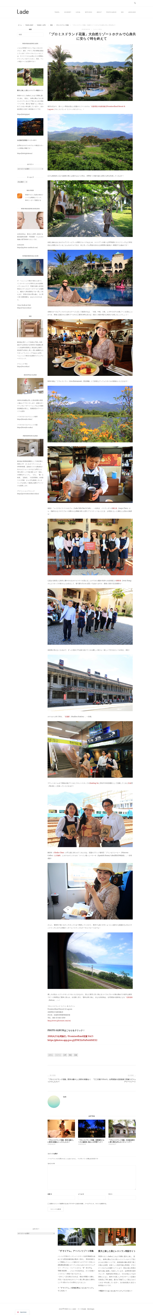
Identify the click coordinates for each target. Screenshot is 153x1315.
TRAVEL (57, 12)
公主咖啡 (57, 855)
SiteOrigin (90, 1309)
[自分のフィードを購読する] (19, 198)
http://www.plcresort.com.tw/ (59, 1021)
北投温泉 (129, 997)
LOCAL (78, 12)
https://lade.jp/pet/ (23, 114)
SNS (122, 12)
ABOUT (99, 12)
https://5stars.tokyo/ (24, 308)
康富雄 (118, 581)
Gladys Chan (59, 853)
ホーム (20, 25)
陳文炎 (114, 508)
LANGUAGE (132, 12)
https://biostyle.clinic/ (24, 419)
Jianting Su (94, 783)
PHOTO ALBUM (111, 12)
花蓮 (51, 25)
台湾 (64, 1055)
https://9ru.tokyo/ (23, 366)
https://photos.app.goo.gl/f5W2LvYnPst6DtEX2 (72, 1040)
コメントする (97, 29)
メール (81, 1194)
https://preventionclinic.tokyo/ (28, 494)
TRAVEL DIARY (29, 25)
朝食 (70, 1055)
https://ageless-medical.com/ (27, 247)
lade (64, 1097)
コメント (51, 1163)
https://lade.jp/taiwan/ (24, 153)
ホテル (51, 1055)
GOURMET (67, 12)
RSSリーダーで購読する (33, 200)
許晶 (129, 783)
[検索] (41, 33)
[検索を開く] (135, 3)
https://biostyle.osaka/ (25, 427)
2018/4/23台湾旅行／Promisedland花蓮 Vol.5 (70, 1036)
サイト (110, 1194)
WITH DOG (88, 12)
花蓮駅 (67, 717)
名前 (50, 1194)
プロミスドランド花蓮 (62, 25)
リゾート (58, 1055)
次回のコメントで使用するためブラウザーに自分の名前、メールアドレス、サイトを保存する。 (78, 1204)
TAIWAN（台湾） (42, 25)
